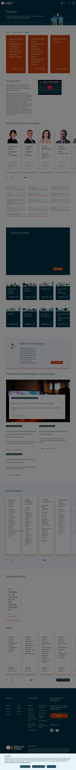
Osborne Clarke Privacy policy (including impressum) (18, 762)
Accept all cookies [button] (25, 766)
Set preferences (51, 766)
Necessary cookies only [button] (38, 766)
